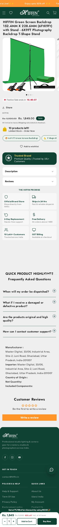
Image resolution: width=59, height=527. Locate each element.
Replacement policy (12, 507)
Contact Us (37, 507)
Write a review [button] (29, 417)
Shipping (22, 123)
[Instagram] (12, 457)
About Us (36, 491)
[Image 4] (32, 94)
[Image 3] (30, 94)
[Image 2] (28, 94)
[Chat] (51, 470)
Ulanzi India (37, 496)
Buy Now (47, 521)
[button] (3, 12)
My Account (37, 502)
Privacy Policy (9, 502)
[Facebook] (5, 457)
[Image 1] (26, 94)
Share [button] (9, 107)
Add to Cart (26, 521)
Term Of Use (8, 496)
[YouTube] (19, 457)
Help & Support (10, 491)
